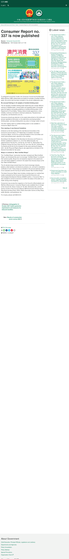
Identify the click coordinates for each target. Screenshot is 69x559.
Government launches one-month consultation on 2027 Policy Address (59, 171)
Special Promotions (6, 552)
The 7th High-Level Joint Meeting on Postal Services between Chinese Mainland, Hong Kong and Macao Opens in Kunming (59, 74)
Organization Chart (6, 555)
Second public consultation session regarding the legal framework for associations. (59, 179)
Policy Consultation (6, 547)
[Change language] (8, 5)
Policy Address (5, 550)
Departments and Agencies (9, 545)
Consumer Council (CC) (13, 41)
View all (65, 188)
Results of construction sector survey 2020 (14, 218)
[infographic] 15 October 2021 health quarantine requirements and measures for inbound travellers (11, 206)
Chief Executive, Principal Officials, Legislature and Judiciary (18, 542)
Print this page (7, 227)
